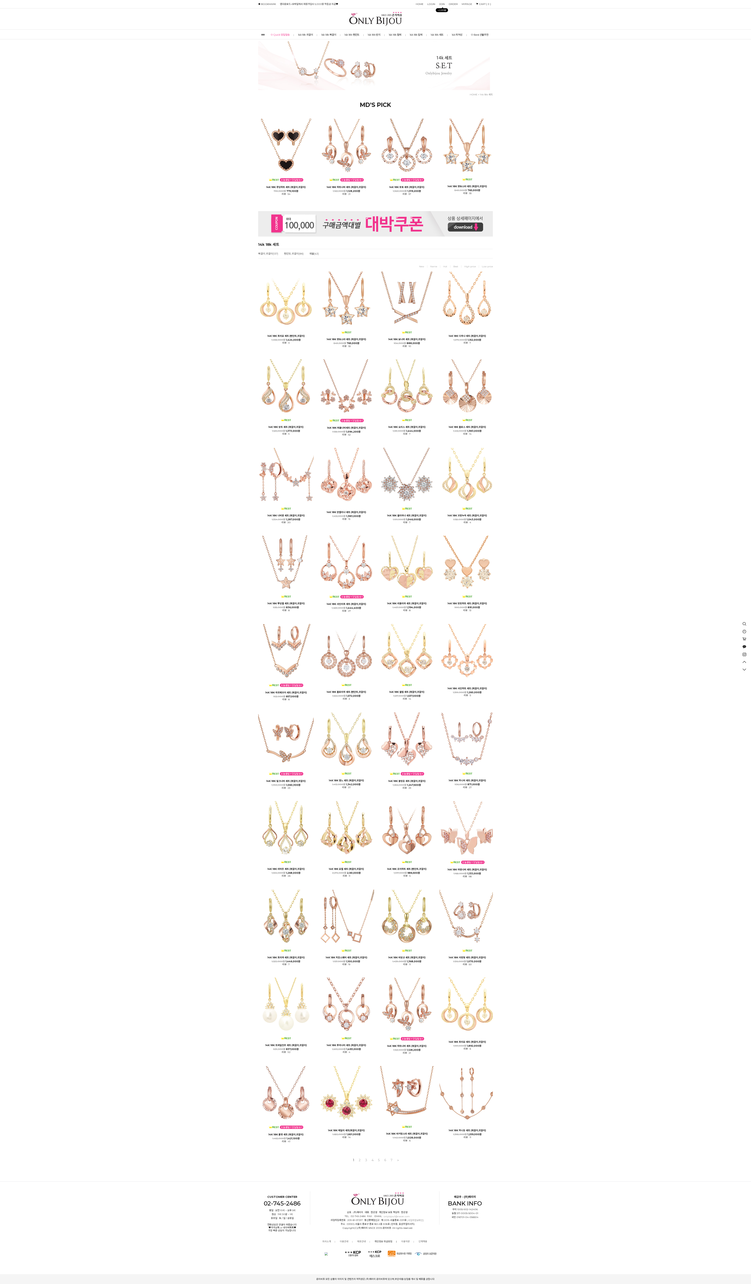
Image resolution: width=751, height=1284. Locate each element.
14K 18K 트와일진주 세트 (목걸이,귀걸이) (286, 1045)
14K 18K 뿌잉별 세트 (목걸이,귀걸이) (286, 603)
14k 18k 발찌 (416, 34)
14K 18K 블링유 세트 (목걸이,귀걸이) (407, 781)
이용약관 (405, 1241)
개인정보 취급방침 (383, 1241)
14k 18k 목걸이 (328, 34)
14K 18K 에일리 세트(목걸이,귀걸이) (346, 1130)
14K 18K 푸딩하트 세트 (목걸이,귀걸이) (286, 187)
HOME (419, 4)
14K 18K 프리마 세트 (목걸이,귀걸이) (286, 957)
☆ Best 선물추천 (479, 34)
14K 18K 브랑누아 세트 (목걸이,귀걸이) (467, 515)
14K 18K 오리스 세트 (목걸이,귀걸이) (407, 427)
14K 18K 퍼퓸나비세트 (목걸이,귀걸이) (346, 427)
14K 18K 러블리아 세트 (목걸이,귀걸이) (407, 603)
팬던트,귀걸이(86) (294, 253)
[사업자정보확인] (415, 1220)
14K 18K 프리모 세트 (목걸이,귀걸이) (467, 1042)
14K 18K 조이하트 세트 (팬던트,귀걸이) (407, 869)
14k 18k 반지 (374, 34)
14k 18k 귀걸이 (305, 34)
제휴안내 (361, 1241)
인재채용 (423, 1241)
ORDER (453, 4)
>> (397, 1160)
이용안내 (344, 1241)
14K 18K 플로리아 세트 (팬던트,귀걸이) (346, 692)
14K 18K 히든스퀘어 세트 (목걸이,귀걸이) (346, 957)
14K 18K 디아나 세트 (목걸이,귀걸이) (467, 336)
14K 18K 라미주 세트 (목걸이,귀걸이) (286, 869)
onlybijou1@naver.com (397, 1216)
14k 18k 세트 (437, 34)
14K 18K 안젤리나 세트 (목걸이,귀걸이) (346, 512)
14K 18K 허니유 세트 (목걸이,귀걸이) (467, 1130)
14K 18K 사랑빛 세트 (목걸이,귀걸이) (467, 957)
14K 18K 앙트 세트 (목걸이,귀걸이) (286, 427)
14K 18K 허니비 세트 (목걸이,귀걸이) (467, 780)
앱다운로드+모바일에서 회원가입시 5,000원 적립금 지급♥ (309, 4)
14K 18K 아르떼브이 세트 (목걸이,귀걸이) (286, 692)
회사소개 (326, 1241)
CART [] (484, 4)
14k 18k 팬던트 (351, 34)
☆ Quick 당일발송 (280, 34)
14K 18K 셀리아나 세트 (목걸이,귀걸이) (407, 515)
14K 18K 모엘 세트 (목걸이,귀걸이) (346, 869)
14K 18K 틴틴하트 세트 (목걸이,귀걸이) (467, 603)
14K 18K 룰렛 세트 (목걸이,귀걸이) (286, 1134)
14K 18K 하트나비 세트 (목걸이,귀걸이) (346, 187)
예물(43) (314, 253)
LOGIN (431, 4)
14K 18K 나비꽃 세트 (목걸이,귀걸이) (286, 515)
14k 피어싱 (457, 34)
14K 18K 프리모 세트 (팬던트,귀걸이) (286, 336)
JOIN (442, 5)
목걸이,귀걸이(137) (268, 253)
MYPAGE (467, 4)
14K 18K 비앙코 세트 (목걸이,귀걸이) (407, 957)
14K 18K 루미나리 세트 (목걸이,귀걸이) (346, 1045)
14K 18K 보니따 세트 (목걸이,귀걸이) (407, 339)
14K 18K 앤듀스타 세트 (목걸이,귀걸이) (467, 186)
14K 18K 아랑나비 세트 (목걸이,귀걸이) (467, 869)
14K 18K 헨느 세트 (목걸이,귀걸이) (346, 780)
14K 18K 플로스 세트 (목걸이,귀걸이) (467, 427)
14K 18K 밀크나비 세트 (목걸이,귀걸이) (286, 781)
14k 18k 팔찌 (395, 34)
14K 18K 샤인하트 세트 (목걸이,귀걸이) (467, 688)
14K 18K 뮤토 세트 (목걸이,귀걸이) (406, 187)
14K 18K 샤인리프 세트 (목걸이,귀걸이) (346, 604)
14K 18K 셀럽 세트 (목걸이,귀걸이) (406, 692)
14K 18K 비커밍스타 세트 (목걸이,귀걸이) (407, 1133)
